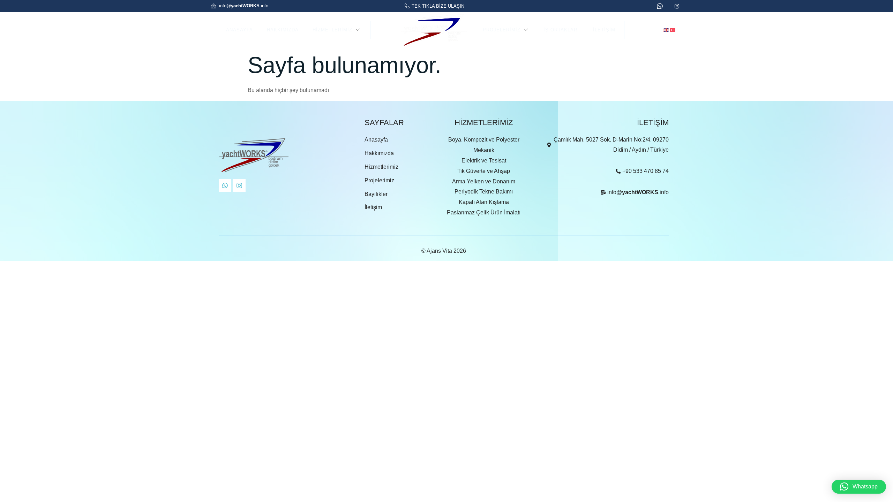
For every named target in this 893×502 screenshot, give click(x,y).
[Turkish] (673, 29)
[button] (859, 487)
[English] (666, 29)
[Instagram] (239, 185)
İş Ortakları (561, 29)
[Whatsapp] (225, 185)
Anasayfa (239, 29)
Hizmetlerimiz (332, 29)
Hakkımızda (283, 29)
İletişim (604, 29)
